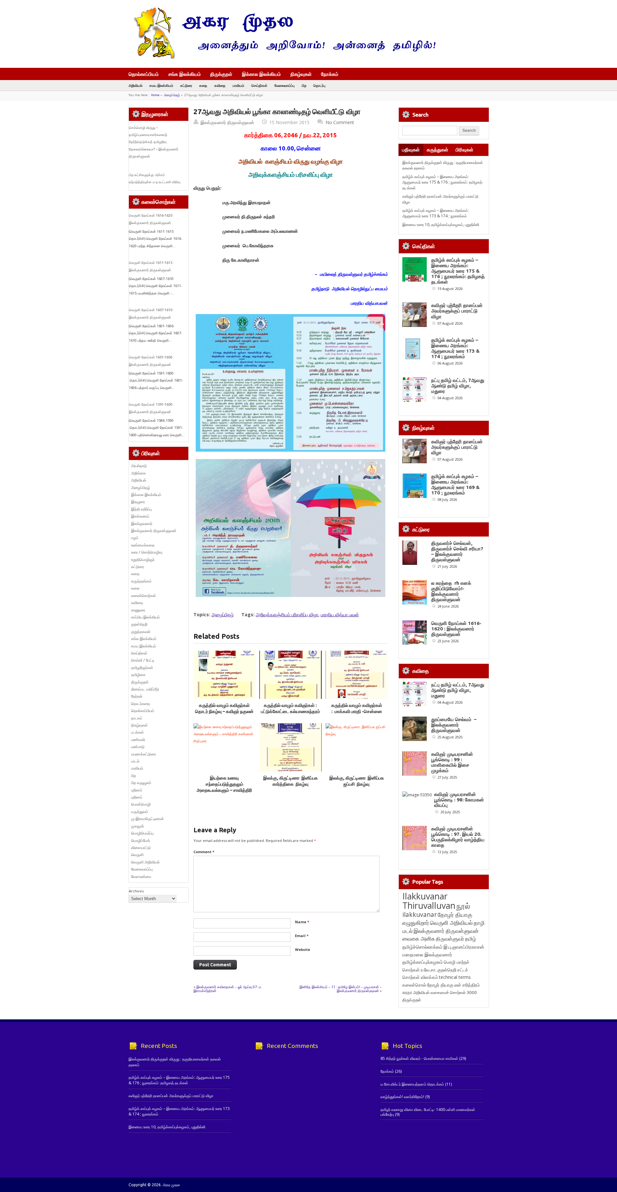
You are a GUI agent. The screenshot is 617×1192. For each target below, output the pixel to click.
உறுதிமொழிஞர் (143, 559)
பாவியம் (238, 85)
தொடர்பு (319, 85)
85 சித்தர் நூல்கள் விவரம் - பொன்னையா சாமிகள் (419, 1058)
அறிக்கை (138, 473)
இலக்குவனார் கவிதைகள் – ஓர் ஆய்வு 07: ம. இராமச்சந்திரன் (227, 988)
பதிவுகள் (411, 149)
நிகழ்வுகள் (301, 74)
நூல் (463, 905)
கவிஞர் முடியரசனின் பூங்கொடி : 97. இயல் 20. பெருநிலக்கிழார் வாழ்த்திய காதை (458, 837)
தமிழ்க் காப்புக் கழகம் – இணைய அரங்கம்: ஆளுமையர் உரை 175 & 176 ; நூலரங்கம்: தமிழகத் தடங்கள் (442, 182)
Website (302, 949)
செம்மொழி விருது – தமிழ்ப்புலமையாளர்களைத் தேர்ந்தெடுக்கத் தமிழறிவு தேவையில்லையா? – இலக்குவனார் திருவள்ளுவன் (153, 142)
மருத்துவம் (139, 811)
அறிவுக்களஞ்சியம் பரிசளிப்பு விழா (287, 614)
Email (301, 935)
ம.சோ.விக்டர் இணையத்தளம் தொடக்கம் (412, 1084)
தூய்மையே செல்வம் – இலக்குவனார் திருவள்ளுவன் (454, 725)
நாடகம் (136, 718)
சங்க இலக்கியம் (184, 74)
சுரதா (407, 992)
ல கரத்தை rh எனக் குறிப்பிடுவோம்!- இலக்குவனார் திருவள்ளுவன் (451, 591)
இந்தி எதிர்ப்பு (141, 509)
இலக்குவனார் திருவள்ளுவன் (227, 122)
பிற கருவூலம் (141, 782)
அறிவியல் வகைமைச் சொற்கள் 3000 (445, 992)
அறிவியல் (135, 85)
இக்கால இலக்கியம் (261, 74)
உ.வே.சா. (428, 970)
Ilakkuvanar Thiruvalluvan (428, 900)
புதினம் (136, 790)
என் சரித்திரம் (467, 985)
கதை (203, 85)
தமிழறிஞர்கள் (142, 667)
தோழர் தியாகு (440, 985)
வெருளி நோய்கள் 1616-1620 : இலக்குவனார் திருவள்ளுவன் (456, 628)
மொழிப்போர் (140, 840)
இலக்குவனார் (141, 523)
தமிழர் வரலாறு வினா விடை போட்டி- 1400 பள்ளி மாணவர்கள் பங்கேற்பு (427, 1112)
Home (155, 95)
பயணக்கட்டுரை (143, 754)
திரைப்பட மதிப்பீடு (145, 689)
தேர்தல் (136, 696)
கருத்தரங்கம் (141, 581)
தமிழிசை (138, 674)
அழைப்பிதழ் (172, 95)
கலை (135, 588)
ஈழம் (135, 537)
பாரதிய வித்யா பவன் (340, 614)
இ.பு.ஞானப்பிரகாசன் (463, 947)
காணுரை (138, 610)
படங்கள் (137, 732)
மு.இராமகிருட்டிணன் (147, 818)
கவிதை (220, 85)
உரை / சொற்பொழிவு (146, 552)
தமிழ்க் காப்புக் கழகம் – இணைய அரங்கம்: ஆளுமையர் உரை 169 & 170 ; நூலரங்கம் (455, 484)
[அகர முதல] (282, 57)
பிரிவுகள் (464, 149)
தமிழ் (470, 938)
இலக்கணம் (140, 516)
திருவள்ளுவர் (450, 938)
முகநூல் (137, 826)
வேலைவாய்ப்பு (284, 85)
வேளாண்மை (141, 876)
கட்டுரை (186, 85)
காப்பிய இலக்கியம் (145, 617)
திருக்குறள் (221, 74)
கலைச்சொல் (414, 985)
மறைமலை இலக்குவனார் (427, 954)
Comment (203, 851)
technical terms (455, 977)
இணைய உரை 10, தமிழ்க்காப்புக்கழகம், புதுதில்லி (440, 224)
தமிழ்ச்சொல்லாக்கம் (422, 947)
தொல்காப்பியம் (144, 74)
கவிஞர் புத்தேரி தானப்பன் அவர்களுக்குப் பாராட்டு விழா (457, 311)
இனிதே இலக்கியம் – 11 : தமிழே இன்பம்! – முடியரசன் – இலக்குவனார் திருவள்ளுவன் (341, 988)
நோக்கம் (329, 74)
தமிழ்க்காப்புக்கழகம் (422, 962)
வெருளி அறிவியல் (145, 862)
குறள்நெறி (139, 624)
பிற (304, 85)
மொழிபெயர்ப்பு (142, 833)
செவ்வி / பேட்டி (142, 660)
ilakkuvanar (419, 914)
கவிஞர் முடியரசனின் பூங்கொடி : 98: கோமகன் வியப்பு (459, 799)
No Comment (340, 122)
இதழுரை (138, 501)
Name (302, 921)
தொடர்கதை (140, 703)
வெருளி (137, 854)
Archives (136, 891)
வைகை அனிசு (418, 938)
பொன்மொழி (141, 804)
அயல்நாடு (139, 465)
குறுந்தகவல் (140, 631)
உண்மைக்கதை (143, 545)
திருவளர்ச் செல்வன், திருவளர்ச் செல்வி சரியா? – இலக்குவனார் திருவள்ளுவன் (457, 551)
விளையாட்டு (141, 847)
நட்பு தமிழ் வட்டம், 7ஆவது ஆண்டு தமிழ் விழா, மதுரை (457, 385)
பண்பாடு (138, 746)
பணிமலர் (138, 739)
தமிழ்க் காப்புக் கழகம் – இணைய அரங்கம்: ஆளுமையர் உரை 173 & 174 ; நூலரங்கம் (435, 213)
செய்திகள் (259, 85)
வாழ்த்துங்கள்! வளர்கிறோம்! (402, 1096)
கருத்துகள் (437, 149)
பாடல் (135, 761)
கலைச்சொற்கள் (143, 595)
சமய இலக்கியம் (161, 85)
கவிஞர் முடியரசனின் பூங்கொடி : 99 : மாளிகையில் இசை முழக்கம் (452, 762)
